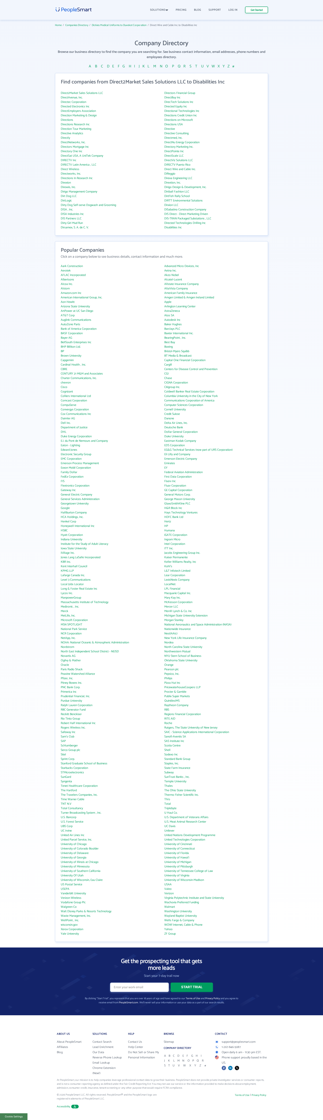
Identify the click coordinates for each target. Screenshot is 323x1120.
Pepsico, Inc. (171, 673)
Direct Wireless (70, 169)
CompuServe (68, 405)
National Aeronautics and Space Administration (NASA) (197, 624)
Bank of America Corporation (78, 328)
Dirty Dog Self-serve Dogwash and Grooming (88, 205)
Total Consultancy (72, 808)
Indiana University (71, 539)
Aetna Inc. (170, 270)
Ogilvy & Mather (71, 660)
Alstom (65, 288)
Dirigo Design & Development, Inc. (185, 187)
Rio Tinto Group (70, 718)
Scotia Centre (172, 745)
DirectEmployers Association (78, 111)
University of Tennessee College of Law (188, 871)
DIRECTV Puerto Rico (177, 164)
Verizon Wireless (71, 897)
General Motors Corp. (177, 494)
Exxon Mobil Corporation (76, 467)
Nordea (168, 642)
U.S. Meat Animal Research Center (185, 821)
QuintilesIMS (172, 700)
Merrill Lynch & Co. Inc (178, 611)
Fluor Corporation (175, 485)
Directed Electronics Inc (75, 106)
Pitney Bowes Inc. (71, 682)
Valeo (168, 888)
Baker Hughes (173, 324)
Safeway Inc (68, 732)
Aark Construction (72, 266)
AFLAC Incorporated (73, 275)
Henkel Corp (68, 521)
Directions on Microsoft (178, 119)
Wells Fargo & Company (179, 920)
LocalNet (170, 584)
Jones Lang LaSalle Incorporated (80, 557)
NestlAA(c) (170, 633)
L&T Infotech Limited (177, 570)
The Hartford (69, 790)
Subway (169, 772)
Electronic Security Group (76, 454)
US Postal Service (71, 884)
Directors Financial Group (179, 93)
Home (58, 25)
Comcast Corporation (74, 400)
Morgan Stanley (173, 620)
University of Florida (176, 853)
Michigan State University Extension (185, 615)
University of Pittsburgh (178, 866)
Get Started (257, 10)
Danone (169, 418)
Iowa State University (74, 548)
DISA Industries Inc (72, 214)
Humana (169, 530)
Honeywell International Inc (77, 526)
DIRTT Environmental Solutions (183, 200)
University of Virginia (176, 875)
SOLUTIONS (157, 10)
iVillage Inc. (68, 552)
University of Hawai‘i (176, 857)
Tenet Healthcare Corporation (79, 785)
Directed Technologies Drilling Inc (185, 223)
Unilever (169, 830)
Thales (168, 785)
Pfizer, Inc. (67, 678)
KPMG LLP (67, 570)
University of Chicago (74, 844)
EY (165, 467)
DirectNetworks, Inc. (73, 142)
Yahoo (168, 929)
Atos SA (169, 315)
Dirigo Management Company (79, 191)
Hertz (167, 521)
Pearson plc (171, 669)
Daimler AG (68, 418)
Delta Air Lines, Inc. (176, 422)
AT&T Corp (68, 315)
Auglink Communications (76, 319)
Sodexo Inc (171, 754)
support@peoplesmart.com (239, 1041)
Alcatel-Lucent (173, 279)
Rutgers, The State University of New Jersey (190, 727)
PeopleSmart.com (128, 1003)
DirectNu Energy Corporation (181, 142)
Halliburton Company (74, 512)
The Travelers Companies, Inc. (79, 794)
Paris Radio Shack (72, 669)
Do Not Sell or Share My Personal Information (143, 1055)
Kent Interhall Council (74, 566)
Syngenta (66, 781)
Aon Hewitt (68, 302)
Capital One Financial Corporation (184, 360)
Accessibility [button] (63, 1107)
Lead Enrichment (103, 1047)
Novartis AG (68, 655)
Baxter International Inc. (178, 333)
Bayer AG (66, 337)
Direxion (66, 182)
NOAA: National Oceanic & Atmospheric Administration (95, 642)
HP (166, 526)
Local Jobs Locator (72, 584)
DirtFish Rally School (177, 196)
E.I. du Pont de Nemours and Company (84, 440)
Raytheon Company (176, 705)
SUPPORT (215, 10)
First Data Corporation (178, 476)
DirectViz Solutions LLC (178, 160)
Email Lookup (101, 1062)
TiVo (167, 799)
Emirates (169, 463)
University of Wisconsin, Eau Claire (82, 880)
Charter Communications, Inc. (79, 378)
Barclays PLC (172, 328)
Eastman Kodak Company (180, 440)
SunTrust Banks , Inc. (177, 776)
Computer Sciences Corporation (183, 405)
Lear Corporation (174, 575)
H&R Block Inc (173, 508)
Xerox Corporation (72, 929)
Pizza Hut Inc (172, 682)
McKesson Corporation (178, 602)
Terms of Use (193, 998)
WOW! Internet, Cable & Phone (183, 924)
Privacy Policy (212, 998)
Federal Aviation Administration (183, 472)
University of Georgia (73, 857)
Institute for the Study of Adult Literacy (84, 543)
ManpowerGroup (71, 597)
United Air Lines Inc (72, 835)
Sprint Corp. (68, 759)
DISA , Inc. (67, 209)
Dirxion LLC (171, 205)
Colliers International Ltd (76, 396)
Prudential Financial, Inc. (75, 696)
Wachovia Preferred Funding (181, 902)
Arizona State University (75, 306)
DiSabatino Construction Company (185, 209)
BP (62, 351)
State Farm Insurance (177, 768)
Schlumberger (69, 745)
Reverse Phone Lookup (107, 1057)
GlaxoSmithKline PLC (177, 503)
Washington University (178, 911)
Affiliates (62, 1047)
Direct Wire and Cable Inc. (180, 169)
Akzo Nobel (171, 275)
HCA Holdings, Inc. (72, 517)
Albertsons (67, 279)
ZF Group (170, 933)
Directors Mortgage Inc (75, 146)
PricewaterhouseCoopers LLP (182, 687)
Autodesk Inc (172, 319)
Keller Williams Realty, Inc (180, 561)
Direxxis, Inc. (68, 187)
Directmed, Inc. (173, 137)
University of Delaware (75, 853)
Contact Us (135, 1041)
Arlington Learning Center (180, 306)
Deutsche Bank (173, 427)
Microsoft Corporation (74, 620)
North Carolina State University (183, 647)
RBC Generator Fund (73, 709)
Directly (65, 137)
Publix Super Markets (177, 696)
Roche (168, 723)
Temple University (175, 781)
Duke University (174, 436)
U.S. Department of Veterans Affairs (186, 817)
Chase (168, 378)
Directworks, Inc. (71, 173)
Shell (167, 750)
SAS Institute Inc (174, 741)
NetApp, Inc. (68, 638)
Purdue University (71, 700)
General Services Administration (80, 499)
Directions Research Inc (75, 124)
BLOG (197, 10)
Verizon (169, 893)
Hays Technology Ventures (181, 512)
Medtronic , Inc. (70, 606)
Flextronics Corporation (75, 485)
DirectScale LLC (174, 155)
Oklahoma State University (180, 660)
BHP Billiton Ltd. (71, 346)
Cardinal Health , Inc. (73, 364)
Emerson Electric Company (180, 458)
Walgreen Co (69, 906)
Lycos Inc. (67, 593)
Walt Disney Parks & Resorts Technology (86, 911)
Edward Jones (69, 449)
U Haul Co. (171, 812)
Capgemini (67, 360)
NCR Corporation (71, 633)
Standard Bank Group (177, 759)
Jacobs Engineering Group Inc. (182, 552)
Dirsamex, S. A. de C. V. (75, 227)
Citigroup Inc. (172, 387)
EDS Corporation (174, 445)
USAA (168, 884)
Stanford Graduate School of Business (84, 763)
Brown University (71, 355)
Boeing (168, 346)
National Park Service (74, 629)
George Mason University (179, 499)
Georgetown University (75, 503)
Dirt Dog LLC (69, 196)
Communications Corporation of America (189, 400)
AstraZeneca (172, 310)
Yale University (70, 933)
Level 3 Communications (76, 579)
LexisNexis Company (177, 579)
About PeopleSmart (69, 1041)
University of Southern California (80, 871)
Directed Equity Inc (175, 106)
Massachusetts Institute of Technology (84, 602)
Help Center (135, 1047)
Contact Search (102, 1041)
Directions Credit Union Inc (180, 115)
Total (167, 803)
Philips (168, 678)
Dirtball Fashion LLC (176, 191)
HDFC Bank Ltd (173, 517)
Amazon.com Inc (71, 293)
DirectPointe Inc (174, 151)
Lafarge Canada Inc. (73, 575)
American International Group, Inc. (81, 297)
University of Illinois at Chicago (80, 862)
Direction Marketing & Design (79, 115)
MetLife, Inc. (68, 615)
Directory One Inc (71, 151)
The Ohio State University (180, 790)
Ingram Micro (172, 539)
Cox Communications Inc (76, 414)
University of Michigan (177, 862)
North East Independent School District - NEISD (90, 651)
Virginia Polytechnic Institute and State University (194, 897)
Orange (168, 664)
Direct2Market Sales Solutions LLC (82, 93)
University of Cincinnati (178, 844)
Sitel (63, 754)
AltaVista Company (176, 288)
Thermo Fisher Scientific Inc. (181, 794)
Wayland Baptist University (180, 915)
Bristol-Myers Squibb (176, 351)
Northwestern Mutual (177, 651)
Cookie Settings (14, 1116)
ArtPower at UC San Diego (77, 310)
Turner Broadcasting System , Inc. (81, 812)
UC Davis (170, 826)
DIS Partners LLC (71, 218)
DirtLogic (66, 200)
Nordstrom (67, 647)
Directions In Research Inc (77, 178)
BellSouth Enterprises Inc (76, 342)
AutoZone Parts (70, 324)
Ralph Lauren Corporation (76, 705)
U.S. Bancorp (68, 817)
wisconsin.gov (69, 924)
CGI (166, 373)
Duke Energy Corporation (76, 436)
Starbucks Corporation (74, 768)
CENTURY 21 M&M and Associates (82, 373)
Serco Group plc (70, 750)
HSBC (64, 530)
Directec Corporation (73, 102)
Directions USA (173, 124)
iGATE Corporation (175, 535)
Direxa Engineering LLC (178, 178)
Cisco (64, 387)
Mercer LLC (171, 606)
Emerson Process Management (80, 463)
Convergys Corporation (75, 409)
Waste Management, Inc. (76, 915)
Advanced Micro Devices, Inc (181, 266)
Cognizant (67, 391)
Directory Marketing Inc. (178, 146)
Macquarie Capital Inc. (177, 593)
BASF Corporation (72, 333)
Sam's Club (67, 736)
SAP (63, 741)
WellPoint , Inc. (70, 920)
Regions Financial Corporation (182, 714)
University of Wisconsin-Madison (184, 880)
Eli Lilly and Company (177, 454)
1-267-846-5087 (231, 1047)
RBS (166, 709)
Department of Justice (74, 427)
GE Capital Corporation (178, 490)
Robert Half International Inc (78, 723)
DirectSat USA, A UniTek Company (82, 155)
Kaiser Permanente (176, 557)
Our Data (98, 1052)
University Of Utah (72, 875)
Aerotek (66, 270)
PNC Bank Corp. (70, 687)
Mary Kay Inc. (172, 597)
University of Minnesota (75, 866)
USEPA (65, 888)
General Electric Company (76, 494)
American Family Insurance (180, 293)
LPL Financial (172, 588)
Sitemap (169, 1041)
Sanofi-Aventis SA (175, 736)
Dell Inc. (66, 422)
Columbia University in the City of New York (191, 396)
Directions (67, 119)
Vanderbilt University (73, 893)
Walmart (169, 906)
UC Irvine (66, 830)
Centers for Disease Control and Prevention (190, 369)
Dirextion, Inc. (172, 182)
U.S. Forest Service (72, 821)
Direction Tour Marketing (76, 128)
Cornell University (175, 409)
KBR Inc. (66, 561)
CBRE (64, 369)
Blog (60, 1052)
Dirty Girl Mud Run (72, 223)
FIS (62, 481)
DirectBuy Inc (172, 97)
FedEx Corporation (72, 476)
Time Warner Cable (72, 799)
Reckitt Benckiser (71, 714)
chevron (66, 382)
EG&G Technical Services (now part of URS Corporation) (198, 449)
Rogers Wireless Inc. (73, 727)
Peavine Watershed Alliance (78, 673)
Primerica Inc (68, 691)
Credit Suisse (172, 414)
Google (65, 508)
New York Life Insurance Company (185, 638)
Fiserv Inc (170, 481)
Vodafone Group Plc (73, 902)
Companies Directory (76, 25)
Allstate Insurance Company (181, 284)
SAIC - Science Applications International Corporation (196, 732)
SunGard (66, 776)
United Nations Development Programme (189, 835)
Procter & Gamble (175, 691)
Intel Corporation (174, 543)
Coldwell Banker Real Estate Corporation (189, 391)
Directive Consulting (176, 133)
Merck (64, 611)
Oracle (65, 664)
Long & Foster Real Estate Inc (79, 588)
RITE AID (169, 718)
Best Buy (169, 342)
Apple (167, 302)
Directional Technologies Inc (181, 111)
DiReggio (169, 173)
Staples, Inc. (171, 763)
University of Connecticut (179, 848)
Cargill (168, 364)
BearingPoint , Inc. (175, 337)
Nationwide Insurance (177, 629)
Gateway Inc (68, 490)
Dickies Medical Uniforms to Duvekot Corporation (119, 25)
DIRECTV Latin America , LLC (78, 164)
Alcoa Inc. (67, 284)
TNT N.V (66, 803)
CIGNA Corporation (176, 382)
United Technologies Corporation (184, 839)
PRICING (181, 10)
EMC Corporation (71, 458)
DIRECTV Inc (68, 160)
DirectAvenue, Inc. (72, 97)
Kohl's (168, 566)
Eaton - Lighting (70, 445)
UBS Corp (67, 826)
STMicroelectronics (72, 772)
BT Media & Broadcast (178, 355)
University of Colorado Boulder (80, 848)
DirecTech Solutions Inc (178, 102)
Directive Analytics (72, 133)
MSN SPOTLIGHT (71, 624)
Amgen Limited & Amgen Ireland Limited (189, 297)
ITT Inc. (168, 548)
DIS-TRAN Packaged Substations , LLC (187, 218)
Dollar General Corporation (181, 431)
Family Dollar (69, 472)
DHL (63, 431)
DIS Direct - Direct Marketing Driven (186, 214)
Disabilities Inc (173, 227)
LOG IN (233, 10)
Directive (169, 128)
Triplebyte (170, 808)
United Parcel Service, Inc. (76, 839)
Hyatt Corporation (72, 535)
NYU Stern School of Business (182, 655)
